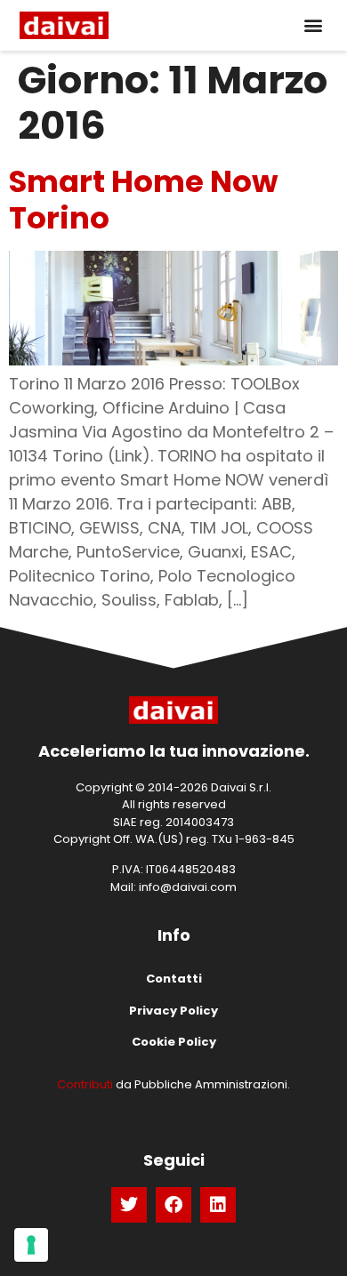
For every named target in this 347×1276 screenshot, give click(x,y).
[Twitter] (129, 1205)
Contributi (85, 1084)
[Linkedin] (218, 1205)
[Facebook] (173, 1205)
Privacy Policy (173, 1010)
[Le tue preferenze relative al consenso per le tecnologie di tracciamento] (31, 1245)
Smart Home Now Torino (143, 199)
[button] (312, 25)
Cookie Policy (174, 1041)
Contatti (174, 978)
